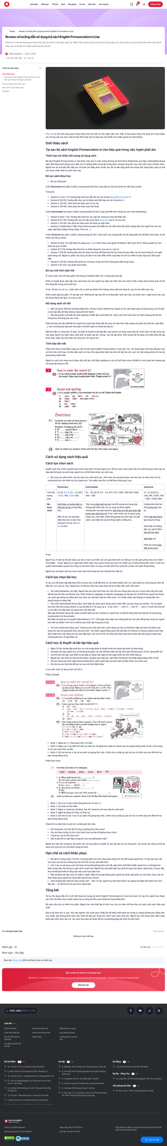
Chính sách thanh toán (41, 1033)
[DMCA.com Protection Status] (9, 1139)
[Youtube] (140, 1011)
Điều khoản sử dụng (68, 1028)
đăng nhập (17, 960)
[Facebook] (131, 1011)
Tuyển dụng (36, 1037)
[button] (132, 4)
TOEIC (71, 495)
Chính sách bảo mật (40, 1028)
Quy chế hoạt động (67, 1033)
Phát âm (50, 134)
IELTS (66, 492)
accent (93, 243)
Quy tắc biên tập (14, 58)
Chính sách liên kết (11, 1033)
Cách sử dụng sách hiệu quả (13, 84)
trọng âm (104, 220)
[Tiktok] (149, 1011)
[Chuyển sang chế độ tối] (144, 4)
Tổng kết (5, 91)
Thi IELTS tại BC (10, 1028)
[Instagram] (159, 1011)
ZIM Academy (15, 54)
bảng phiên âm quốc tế (119, 197)
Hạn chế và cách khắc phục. (13, 88)
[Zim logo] (6, 4)
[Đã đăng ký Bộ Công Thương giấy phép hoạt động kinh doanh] (22, 1139)
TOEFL (61, 495)
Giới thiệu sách (8, 74)
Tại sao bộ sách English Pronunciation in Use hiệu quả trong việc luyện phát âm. (22, 78)
